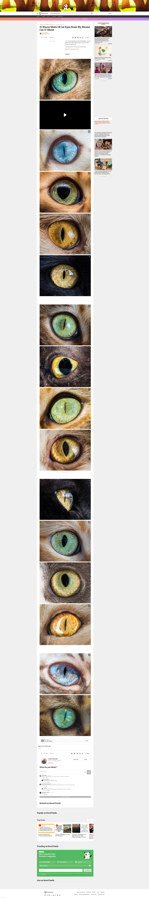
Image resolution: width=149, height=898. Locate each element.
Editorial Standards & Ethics (84, 894)
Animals (41, 24)
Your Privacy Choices (81, 892)
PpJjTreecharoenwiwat (46, 783)
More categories (43, 865)
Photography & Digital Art (49, 24)
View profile (75, 759)
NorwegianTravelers (46, 792)
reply (47, 777)
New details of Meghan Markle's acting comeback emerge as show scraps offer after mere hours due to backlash (103, 134)
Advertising (88, 892)
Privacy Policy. (44, 874)
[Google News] (59, 895)
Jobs (98, 892)
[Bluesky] (53, 895)
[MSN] (57, 895)
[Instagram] (47, 895)
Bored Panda (49, 892)
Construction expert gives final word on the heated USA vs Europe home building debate (103, 172)
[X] (51, 895)
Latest (48, 16)
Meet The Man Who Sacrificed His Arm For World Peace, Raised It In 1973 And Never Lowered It (103, 76)
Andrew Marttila (45, 32)
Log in (109, 13)
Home (38, 16)
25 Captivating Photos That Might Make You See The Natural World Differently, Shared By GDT (102, 40)
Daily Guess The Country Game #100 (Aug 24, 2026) (103, 58)
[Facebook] (45, 895)
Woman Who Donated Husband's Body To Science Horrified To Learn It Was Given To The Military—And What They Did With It (103, 153)
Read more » (51, 762)
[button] (88, 820)
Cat (40, 748)
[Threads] (55, 895)
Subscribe (87, 870)
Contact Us (102, 892)
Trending (43, 16)
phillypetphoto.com (74, 49)
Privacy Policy (94, 894)
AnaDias (45, 788)
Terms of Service (101, 894)
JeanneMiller (44, 775)
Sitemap (76, 894)
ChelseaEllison (46, 779)
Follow (85, 759)
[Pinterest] (49, 895)
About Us (94, 892)
